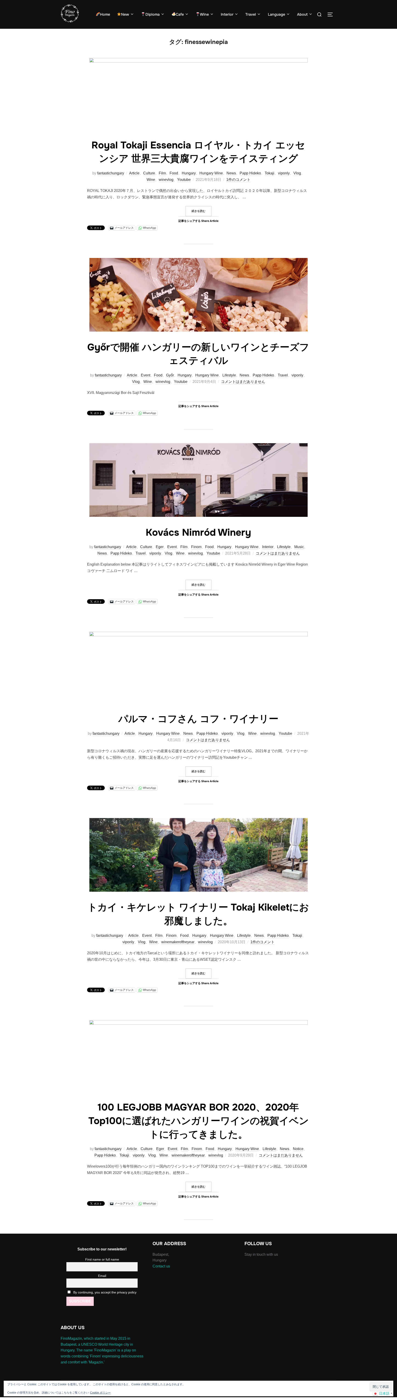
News (231, 173)
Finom (196, 547)
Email (102, 1276)
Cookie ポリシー (100, 1392)
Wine (204, 14)
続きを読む (202, 211)
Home (105, 14)
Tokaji (269, 173)
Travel (250, 14)
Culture (149, 173)
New (125, 14)
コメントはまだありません (243, 382)
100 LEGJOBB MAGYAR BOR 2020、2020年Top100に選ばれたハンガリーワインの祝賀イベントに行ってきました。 (198, 1121)
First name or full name (102, 1259)
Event (145, 375)
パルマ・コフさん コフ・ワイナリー (198, 719)
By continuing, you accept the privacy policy (104, 1292)
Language (276, 14)
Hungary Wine (211, 173)
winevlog (166, 180)
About (302, 14)
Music (299, 547)
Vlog (297, 173)
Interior (227, 14)
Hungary (189, 173)
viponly (284, 173)
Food (174, 173)
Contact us (161, 1266)
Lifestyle (229, 375)
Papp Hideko (250, 173)
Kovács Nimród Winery (198, 532)
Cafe (180, 14)
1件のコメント (238, 180)
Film (162, 173)
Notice (298, 1149)
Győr (170, 375)
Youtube (184, 180)
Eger (160, 547)
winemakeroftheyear (177, 942)
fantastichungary (110, 173)
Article (134, 173)
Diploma (152, 14)
